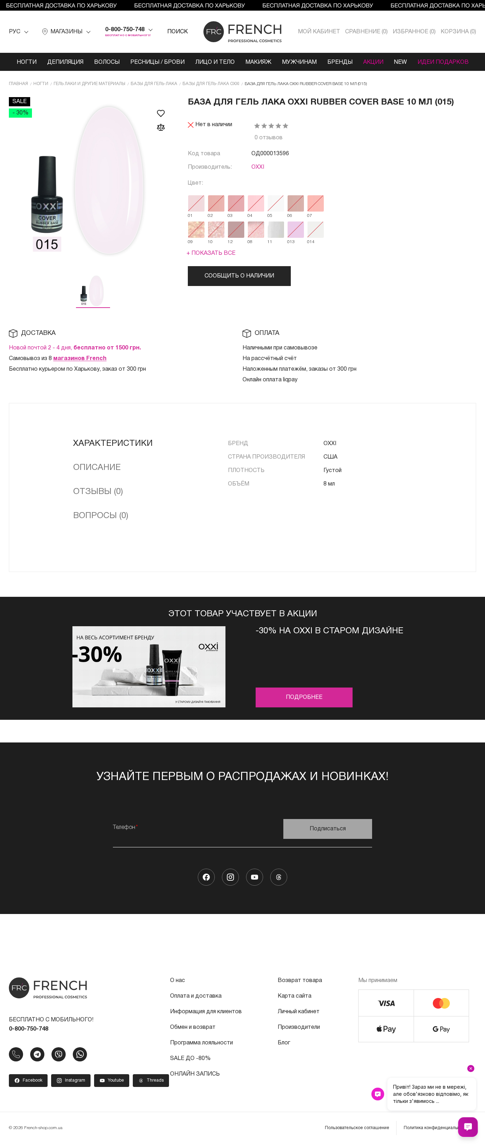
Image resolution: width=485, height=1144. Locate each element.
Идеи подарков (443, 62)
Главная (18, 84)
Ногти (27, 62)
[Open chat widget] (468, 1127)
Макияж (258, 62)
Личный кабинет (299, 1011)
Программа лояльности (201, 1043)
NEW (400, 62)
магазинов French (80, 358)
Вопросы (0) (100, 516)
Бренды (340, 62)
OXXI (257, 167)
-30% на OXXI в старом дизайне (329, 631)
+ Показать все (210, 253)
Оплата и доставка (196, 996)
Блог (284, 1043)
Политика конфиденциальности (436, 1128)
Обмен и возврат (193, 1027)
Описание (97, 468)
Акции (373, 62)
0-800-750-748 (125, 29)
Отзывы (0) (98, 492)
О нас (177, 980)
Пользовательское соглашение (357, 1128)
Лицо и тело (215, 62)
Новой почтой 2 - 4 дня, (75, 348)
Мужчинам (299, 62)
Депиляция (65, 62)
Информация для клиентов (206, 1011)
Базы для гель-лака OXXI (210, 84)
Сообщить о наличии (239, 276)
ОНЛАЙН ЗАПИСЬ (195, 1074)
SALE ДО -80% (190, 1058)
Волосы (107, 62)
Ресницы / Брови (157, 62)
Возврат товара (300, 980)
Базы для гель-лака (154, 84)
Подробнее (304, 697)
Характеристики (113, 444)
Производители (299, 1027)
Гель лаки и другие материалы (89, 84)
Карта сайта (294, 996)
